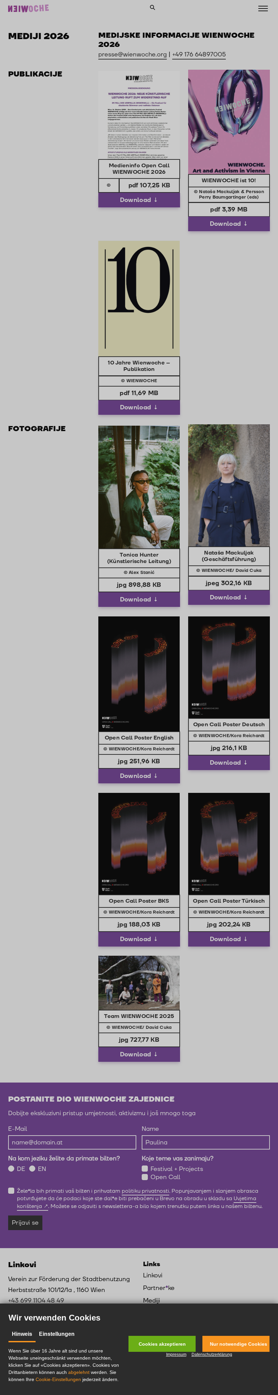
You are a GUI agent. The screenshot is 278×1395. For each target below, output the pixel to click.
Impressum (176, 1354)
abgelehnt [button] (79, 1372)
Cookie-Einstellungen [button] (58, 1379)
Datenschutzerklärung (212, 1354)
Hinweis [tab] (22, 1334)
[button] (162, 1344)
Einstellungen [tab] (57, 1334)
